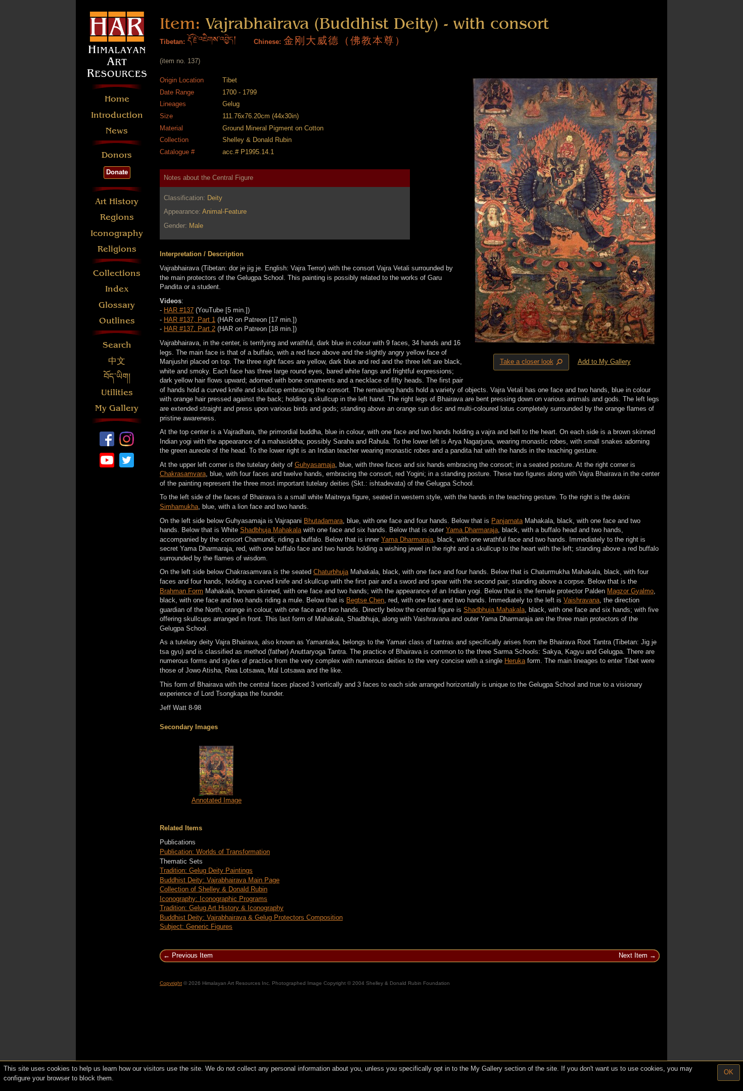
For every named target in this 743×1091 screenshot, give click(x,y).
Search (117, 345)
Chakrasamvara (183, 474)
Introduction (117, 115)
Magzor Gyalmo (630, 591)
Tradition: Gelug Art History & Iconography (222, 908)
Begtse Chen (365, 600)
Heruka (514, 661)
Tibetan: (172, 41)
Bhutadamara (323, 521)
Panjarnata (507, 521)
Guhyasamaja (315, 464)
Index (117, 289)
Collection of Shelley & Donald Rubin (213, 889)
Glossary (117, 305)
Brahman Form (181, 591)
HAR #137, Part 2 (189, 329)
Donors (117, 155)
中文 (116, 361)
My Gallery (116, 408)
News (117, 130)
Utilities (117, 392)
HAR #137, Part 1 (189, 319)
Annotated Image (217, 800)
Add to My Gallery (604, 361)
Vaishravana (581, 600)
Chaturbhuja (330, 572)
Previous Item (192, 955)
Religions (117, 249)
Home (117, 99)
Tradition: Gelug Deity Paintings (206, 870)
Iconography (116, 233)
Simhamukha (179, 506)
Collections (117, 273)
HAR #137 (179, 310)
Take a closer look (532, 362)
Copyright (171, 983)
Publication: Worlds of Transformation (215, 852)
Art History (116, 201)
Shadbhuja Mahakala (270, 530)
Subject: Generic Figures (196, 926)
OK (728, 1072)
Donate (117, 172)
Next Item (633, 955)
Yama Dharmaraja (472, 530)
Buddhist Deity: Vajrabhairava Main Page (220, 880)
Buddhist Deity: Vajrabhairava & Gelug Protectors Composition (251, 917)
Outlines (117, 320)
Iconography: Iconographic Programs (213, 899)
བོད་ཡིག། (117, 377)
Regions (117, 217)
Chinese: (267, 41)
